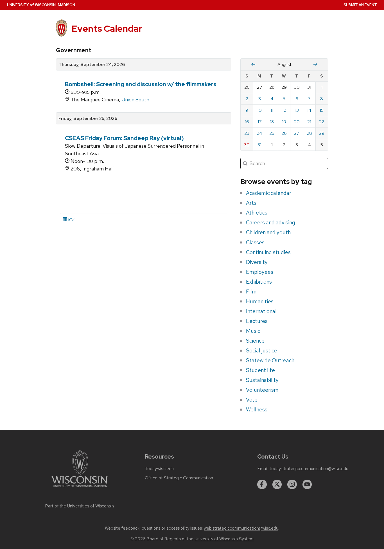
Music (253, 330)
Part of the (79, 506)
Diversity (257, 262)
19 (284, 122)
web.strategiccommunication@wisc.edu (241, 528)
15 (322, 110)
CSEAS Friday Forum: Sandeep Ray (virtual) (124, 138)
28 (309, 133)
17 (259, 122)
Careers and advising (270, 222)
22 (321, 122)
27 (296, 133)
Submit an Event (360, 5)
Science (255, 340)
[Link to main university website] (79, 488)
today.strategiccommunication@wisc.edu (309, 468)
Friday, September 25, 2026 (87, 118)
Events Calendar (107, 28)
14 (309, 110)
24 (259, 133)
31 (259, 145)
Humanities (260, 301)
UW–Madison (41, 5)
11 (271, 110)
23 (246, 133)
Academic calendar (268, 193)
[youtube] (307, 484)
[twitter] (277, 484)
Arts (251, 202)
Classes (255, 242)
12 (284, 110)
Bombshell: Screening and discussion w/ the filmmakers (140, 84)
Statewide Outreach (270, 360)
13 (297, 110)
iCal (71, 220)
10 (259, 110)
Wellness (256, 409)
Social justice (261, 350)
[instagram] (292, 484)
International (261, 311)
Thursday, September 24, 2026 (91, 64)
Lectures (257, 321)
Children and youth (268, 232)
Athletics (256, 212)
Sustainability (262, 380)
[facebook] (262, 484)
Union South (135, 99)
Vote (251, 399)
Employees (259, 271)
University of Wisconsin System (224, 539)
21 (309, 122)
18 (272, 122)
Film (251, 291)
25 (271, 133)
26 (284, 133)
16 (247, 122)
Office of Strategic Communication (179, 478)
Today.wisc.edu (159, 468)
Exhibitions (259, 281)
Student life (260, 370)
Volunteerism (262, 389)
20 (297, 122)
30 (247, 145)
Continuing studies (268, 252)
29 (321, 133)
